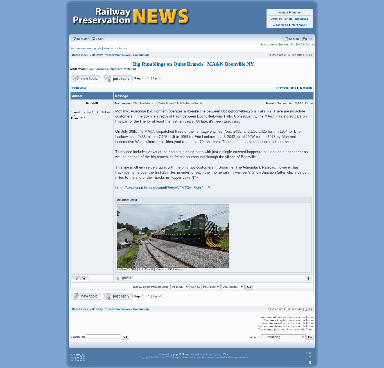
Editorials (301, 18)
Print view (79, 87)
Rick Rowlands (97, 68)
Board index (80, 54)
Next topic (306, 87)
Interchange (299, 24)
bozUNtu (223, 354)
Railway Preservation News (111, 54)
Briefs (288, 18)
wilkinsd (130, 68)
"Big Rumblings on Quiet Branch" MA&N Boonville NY (192, 64)
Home (282, 12)
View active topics (115, 48)
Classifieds (280, 24)
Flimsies (295, 12)
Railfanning (141, 54)
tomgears (116, 68)
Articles (276, 18)
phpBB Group (181, 354)
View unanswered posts (85, 48)
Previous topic (286, 87)
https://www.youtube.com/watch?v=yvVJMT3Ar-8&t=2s (160, 188)
